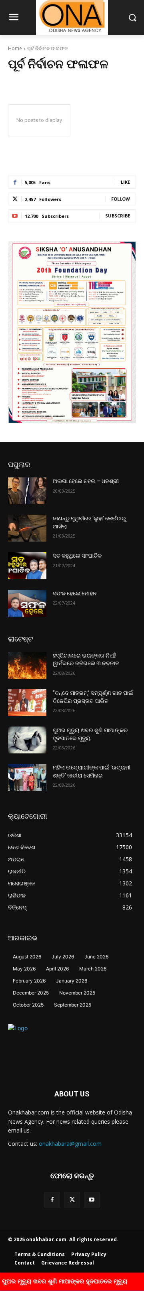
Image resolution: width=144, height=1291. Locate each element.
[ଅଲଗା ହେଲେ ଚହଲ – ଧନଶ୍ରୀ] (27, 490)
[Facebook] (52, 1200)
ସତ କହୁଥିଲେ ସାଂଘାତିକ (77, 555)
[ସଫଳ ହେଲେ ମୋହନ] (27, 603)
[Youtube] (92, 1200)
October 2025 (28, 1005)
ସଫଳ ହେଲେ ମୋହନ (75, 593)
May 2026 (24, 969)
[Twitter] (72, 1200)
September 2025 (72, 1005)
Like (125, 182)
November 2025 (77, 993)
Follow (120, 199)
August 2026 (27, 957)
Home (15, 48)
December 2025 (31, 993)
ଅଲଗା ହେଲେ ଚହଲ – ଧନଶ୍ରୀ (86, 481)
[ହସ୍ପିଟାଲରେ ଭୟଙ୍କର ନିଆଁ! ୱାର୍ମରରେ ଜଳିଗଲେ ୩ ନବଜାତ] (27, 665)
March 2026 (92, 969)
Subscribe (117, 216)
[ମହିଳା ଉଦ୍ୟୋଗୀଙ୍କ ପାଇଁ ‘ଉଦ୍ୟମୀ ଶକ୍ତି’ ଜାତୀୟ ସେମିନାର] (27, 777)
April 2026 (57, 969)
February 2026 (29, 981)
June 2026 (96, 957)
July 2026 (63, 957)
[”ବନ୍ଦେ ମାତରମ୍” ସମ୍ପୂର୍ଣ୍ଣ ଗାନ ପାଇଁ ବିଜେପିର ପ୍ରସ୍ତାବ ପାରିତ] (27, 702)
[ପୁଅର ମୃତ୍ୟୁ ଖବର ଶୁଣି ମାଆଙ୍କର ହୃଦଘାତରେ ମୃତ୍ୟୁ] (27, 740)
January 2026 (71, 981)
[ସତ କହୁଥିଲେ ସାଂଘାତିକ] (27, 565)
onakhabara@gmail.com (70, 1143)
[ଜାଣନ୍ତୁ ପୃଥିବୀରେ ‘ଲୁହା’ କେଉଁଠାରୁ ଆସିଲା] (27, 528)
